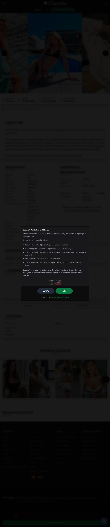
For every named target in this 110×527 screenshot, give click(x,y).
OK (64, 291)
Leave (46, 291)
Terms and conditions (60, 297)
